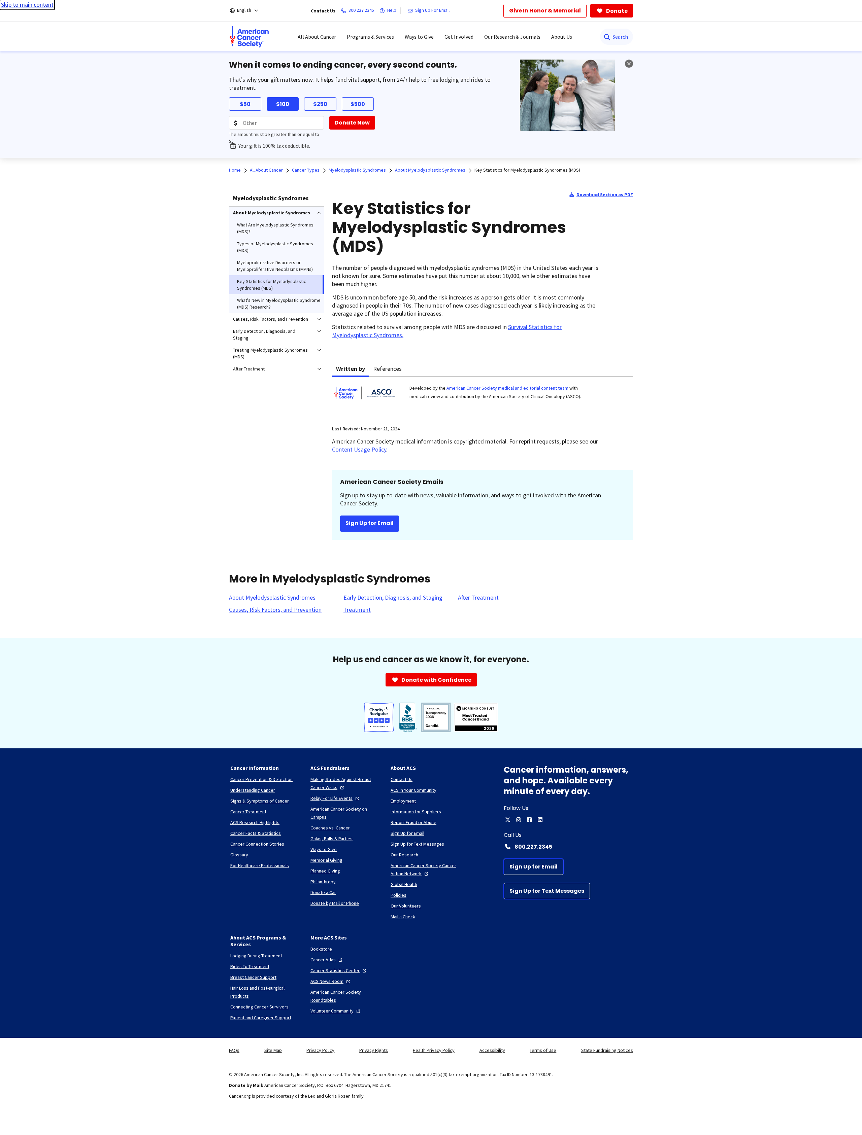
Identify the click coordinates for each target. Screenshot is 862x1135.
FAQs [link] (234, 1050)
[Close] (629, 64)
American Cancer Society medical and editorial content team (507, 388)
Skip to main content (27, 4)
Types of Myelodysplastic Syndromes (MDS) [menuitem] (275, 247)
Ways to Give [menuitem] (419, 36)
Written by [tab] (350, 369)
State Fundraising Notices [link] (607, 1050)
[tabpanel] (482, 397)
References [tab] (387, 369)
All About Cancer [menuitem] (317, 36)
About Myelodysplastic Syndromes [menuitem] (271, 213)
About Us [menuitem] (561, 36)
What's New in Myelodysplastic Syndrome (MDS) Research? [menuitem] (279, 303)
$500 (358, 104)
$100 (282, 104)
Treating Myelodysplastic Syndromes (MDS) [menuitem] (270, 353)
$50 (245, 104)
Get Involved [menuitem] (458, 36)
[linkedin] (540, 820)
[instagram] (519, 820)
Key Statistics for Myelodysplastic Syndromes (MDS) (527, 170)
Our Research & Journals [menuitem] (512, 36)
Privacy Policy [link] (320, 1050)
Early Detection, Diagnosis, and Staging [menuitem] (264, 334)
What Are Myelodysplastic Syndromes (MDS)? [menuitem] (275, 228)
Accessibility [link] (492, 1050)
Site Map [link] (273, 1050)
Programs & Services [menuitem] (370, 36)
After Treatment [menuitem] (249, 369)
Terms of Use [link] (543, 1050)
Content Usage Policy (359, 449)
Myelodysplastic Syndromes (270, 198)
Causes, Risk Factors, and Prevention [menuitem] (270, 319)
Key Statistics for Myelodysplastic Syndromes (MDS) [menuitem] (271, 284)
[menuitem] (249, 36)
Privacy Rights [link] (373, 1050)
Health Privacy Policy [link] (434, 1050)
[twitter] (508, 820)
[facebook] (529, 820)
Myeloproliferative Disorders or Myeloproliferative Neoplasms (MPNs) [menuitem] (275, 265)
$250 (320, 104)
